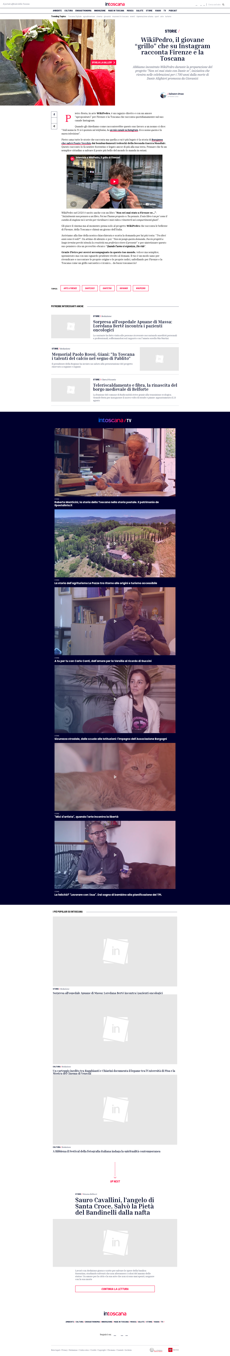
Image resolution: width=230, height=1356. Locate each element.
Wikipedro (140, 288)
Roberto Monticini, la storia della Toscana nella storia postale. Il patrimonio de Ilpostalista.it (107, 503)
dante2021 (90, 288)
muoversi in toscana (120, 16)
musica (130, 10)
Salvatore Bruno (176, 93)
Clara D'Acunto (108, 379)
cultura (68, 10)
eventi (132, 16)
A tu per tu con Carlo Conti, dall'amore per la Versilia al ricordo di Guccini (103, 661)
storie (149, 10)
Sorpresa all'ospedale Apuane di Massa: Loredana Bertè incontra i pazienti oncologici (132, 325)
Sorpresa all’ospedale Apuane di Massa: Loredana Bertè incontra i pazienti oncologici (108, 993)
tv (165, 10)
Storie (171, 30)
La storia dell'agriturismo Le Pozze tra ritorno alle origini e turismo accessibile (106, 583)
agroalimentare (89, 16)
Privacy (65, 1350)
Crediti (93, 1350)
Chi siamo (111, 1350)
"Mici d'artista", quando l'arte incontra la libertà (86, 817)
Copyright (102, 1350)
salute (139, 10)
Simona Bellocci (90, 1194)
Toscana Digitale (75, 16)
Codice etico (84, 1350)
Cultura (56, 1066)
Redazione (106, 316)
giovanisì (107, 16)
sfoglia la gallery (102, 62)
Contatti (120, 1350)
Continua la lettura (115, 1289)
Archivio (128, 1350)
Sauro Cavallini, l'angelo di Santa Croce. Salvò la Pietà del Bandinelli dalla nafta (114, 1206)
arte (162, 16)
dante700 (107, 288)
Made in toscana (116, 10)
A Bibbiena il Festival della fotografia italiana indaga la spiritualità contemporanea (106, 1151)
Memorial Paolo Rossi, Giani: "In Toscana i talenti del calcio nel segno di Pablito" (93, 356)
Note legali (55, 1350)
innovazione (100, 10)
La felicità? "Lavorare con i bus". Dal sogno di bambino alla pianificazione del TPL (108, 895)
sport (157, 16)
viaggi (158, 10)
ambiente (57, 10)
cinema (99, 16)
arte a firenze (70, 288)
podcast (173, 10)
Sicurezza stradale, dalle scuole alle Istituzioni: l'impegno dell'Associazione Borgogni (111, 739)
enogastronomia (83, 10)
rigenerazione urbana (144, 16)
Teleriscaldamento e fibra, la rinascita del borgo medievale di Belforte (135, 387)
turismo (168, 16)
